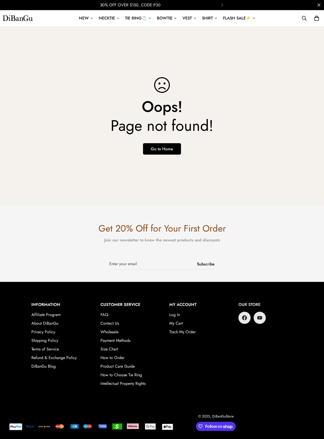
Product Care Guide (117, 366)
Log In (174, 315)
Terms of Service (45, 349)
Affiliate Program (45, 315)
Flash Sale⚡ (237, 18)
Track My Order (182, 332)
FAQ (104, 315)
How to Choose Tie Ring (121, 375)
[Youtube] (260, 318)
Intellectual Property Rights (123, 383)
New (84, 18)
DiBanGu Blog (43, 366)
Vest (187, 18)
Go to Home (162, 149)
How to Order (112, 358)
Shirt (207, 18)
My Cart (176, 323)
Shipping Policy (44, 340)
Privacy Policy (43, 332)
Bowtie (164, 18)
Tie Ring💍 (136, 18)
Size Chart (109, 349)
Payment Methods (115, 340)
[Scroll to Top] (314, 411)
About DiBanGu (44, 323)
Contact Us (109, 323)
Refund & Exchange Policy (54, 358)
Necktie (107, 18)
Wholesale (109, 332)
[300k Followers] (244, 318)
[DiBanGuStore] (18, 18)
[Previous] (102, 5)
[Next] (222, 5)
